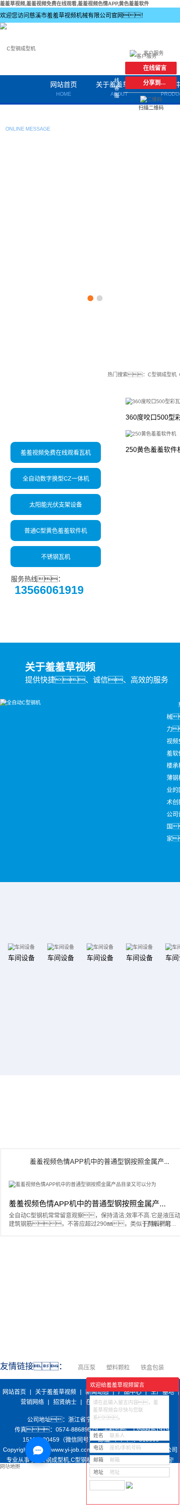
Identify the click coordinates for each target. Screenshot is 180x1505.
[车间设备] (16, 947)
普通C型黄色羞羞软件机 (55, 530)
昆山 (76, 1500)
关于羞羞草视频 (55, 1391)
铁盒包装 (152, 1367)
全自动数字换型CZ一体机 (56, 478)
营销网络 (32, 1401)
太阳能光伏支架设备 (55, 504)
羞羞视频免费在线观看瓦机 (56, 452)
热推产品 (12, 1490)
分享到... (154, 82)
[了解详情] (157, 1223)
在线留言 (28, 120)
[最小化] (170, 1385)
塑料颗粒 (118, 1367)
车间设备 (16, 957)
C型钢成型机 (162, 375)
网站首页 (63, 89)
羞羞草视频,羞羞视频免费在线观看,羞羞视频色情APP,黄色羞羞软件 (74, 4)
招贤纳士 (65, 1401)
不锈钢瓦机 (55, 556)
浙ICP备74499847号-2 (32, 1469)
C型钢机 (82, 1459)
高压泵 (86, 1367)
